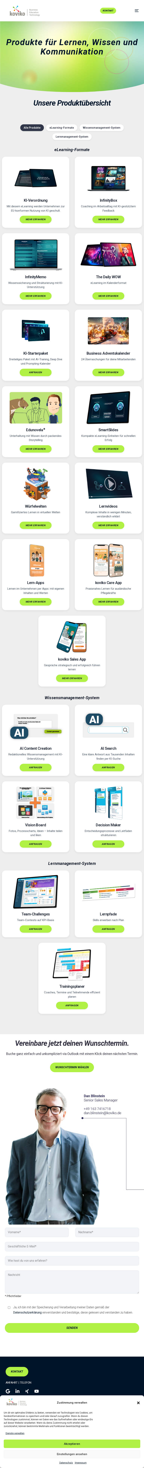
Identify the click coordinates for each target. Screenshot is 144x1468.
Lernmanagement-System (72, 136)
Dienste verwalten (15, 1433)
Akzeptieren (72, 1444)
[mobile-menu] (132, 10)
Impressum (81, 1462)
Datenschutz (66, 1462)
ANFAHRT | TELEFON (18, 1382)
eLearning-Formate (62, 127)
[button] (138, 1403)
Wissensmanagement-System (101, 127)
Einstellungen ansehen (72, 1454)
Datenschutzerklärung (27, 1312)
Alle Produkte (32, 127)
